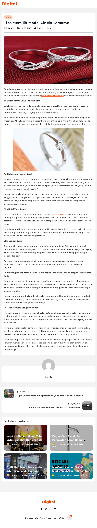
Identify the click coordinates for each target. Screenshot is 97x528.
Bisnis (8, 17)
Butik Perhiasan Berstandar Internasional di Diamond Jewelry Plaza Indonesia (24, 471)
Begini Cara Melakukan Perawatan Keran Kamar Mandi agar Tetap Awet (68, 440)
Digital (9, 4)
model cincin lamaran (52, 95)
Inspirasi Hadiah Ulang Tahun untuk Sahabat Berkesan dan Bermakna (25, 440)
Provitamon (15, 444)
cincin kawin (57, 214)
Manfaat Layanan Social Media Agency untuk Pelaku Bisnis (70, 471)
